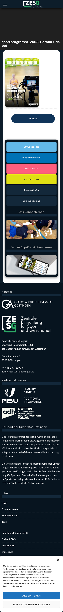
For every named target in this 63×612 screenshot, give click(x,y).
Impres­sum (7, 551)
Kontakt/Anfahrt (10, 515)
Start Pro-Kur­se (32, 179)
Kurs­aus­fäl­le (31, 168)
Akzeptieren (31, 595)
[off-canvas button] (5, 4)
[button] (58, 559)
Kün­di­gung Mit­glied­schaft (15, 533)
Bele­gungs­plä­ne (31, 200)
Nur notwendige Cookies (31, 604)
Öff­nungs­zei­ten (32, 146)
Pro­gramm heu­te (31, 157)
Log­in (4, 503)
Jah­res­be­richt (9, 545)
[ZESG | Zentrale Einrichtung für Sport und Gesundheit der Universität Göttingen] (31, 3)
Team (4, 521)
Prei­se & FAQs (31, 190)
